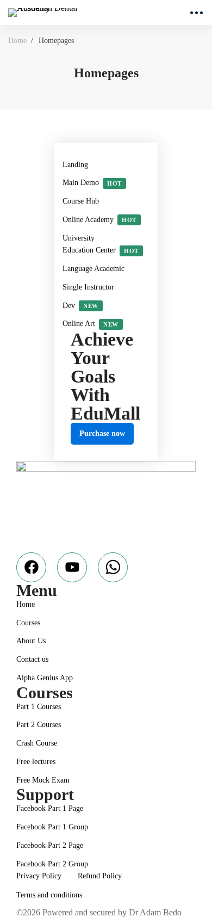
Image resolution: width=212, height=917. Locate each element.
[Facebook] (31, 567)
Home (17, 40)
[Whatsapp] (113, 567)
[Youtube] (72, 567)
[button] (102, 434)
